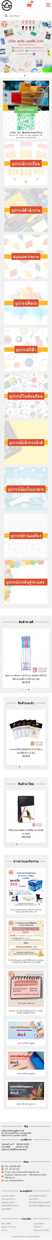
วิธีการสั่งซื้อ (6, 1224)
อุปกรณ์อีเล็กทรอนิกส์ (37, 1196)
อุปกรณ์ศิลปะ (6, 1209)
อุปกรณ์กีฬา (34, 1199)
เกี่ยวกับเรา (38, 1227)
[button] (3, 47)
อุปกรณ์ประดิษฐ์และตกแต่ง (39, 1206)
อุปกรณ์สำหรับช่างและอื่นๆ (40, 1202)
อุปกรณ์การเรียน (8, 1196)
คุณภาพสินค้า (39, 1224)
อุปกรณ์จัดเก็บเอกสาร (10, 1206)
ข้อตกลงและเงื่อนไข (42, 1230)
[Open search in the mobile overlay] (26, 15)
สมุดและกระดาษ (8, 1202)
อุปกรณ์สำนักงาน (8, 1199)
